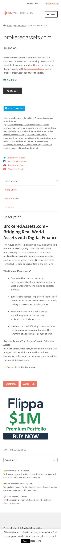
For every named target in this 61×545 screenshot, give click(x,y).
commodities (50, 128)
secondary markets (12, 144)
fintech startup (18, 134)
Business (18, 118)
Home (9, 25)
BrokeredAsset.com (34, 68)
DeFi (5, 131)
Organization (20, 25)
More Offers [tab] (11, 189)
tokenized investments (21, 148)
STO (24, 144)
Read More (35, 540)
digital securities (45, 131)
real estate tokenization (14, 141)
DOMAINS (11, 384)
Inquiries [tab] (9, 207)
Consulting (29, 118)
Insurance (47, 118)
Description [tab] (11, 181)
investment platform (13, 138)
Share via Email (16, 169)
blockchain (21, 128)
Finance (38, 118)
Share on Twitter (16, 157)
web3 (35, 148)
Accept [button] (25, 541)
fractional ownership (36, 134)
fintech (6, 134)
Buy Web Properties (32, 528)
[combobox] (30, 460)
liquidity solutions (32, 138)
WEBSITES (29, 384)
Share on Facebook (17, 161)
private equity (48, 138)
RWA (46, 141)
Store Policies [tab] (12, 198)
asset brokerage (15, 124)
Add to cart (13, 90)
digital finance (29, 131)
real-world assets (35, 141)
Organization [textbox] (30, 460)
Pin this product (16, 165)
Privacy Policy (10, 528)
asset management (33, 124)
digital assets (14, 131)
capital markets (35, 128)
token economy (34, 144)
